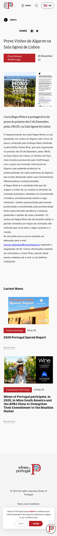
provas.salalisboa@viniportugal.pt (22, 244)
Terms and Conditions (28, 503)
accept (36, 523)
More (21, 523)
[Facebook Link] (31, 30)
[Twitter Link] (36, 30)
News (13, 19)
